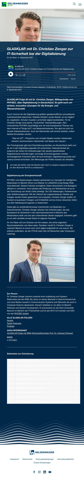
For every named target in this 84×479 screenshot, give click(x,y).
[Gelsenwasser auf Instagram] (39, 472)
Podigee (10, 326)
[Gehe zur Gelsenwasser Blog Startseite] (42, 452)
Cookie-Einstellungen (42, 463)
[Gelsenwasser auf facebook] (34, 472)
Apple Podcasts (14, 324)
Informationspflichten (65, 459)
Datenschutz (27, 459)
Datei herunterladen (15, 87)
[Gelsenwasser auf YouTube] (50, 472)
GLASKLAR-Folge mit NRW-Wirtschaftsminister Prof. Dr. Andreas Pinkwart (40, 333)
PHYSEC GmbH (21, 314)
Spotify (10, 321)
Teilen (73, 79)
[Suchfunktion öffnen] (74, 4)
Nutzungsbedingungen (45, 459)
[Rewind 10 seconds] (16, 75)
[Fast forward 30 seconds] (24, 75)
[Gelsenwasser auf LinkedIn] (44, 472)
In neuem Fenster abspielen (35, 87)
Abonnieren (64, 79)
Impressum (14, 459)
